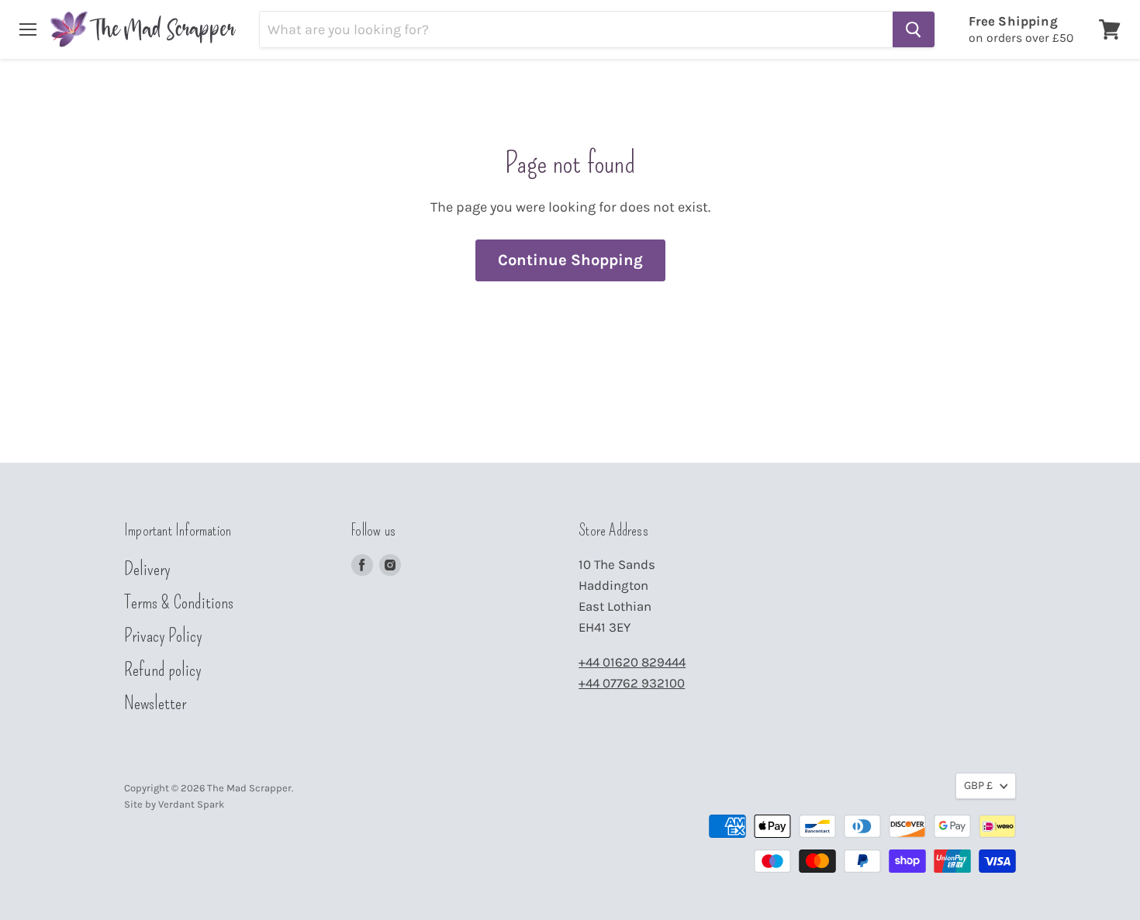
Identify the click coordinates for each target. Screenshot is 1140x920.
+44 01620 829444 (632, 662)
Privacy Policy (163, 635)
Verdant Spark (191, 804)
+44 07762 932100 (632, 683)
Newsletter (155, 703)
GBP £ (978, 785)
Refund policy (163, 670)
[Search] (913, 29)
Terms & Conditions (178, 602)
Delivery (147, 569)
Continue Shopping (570, 259)
